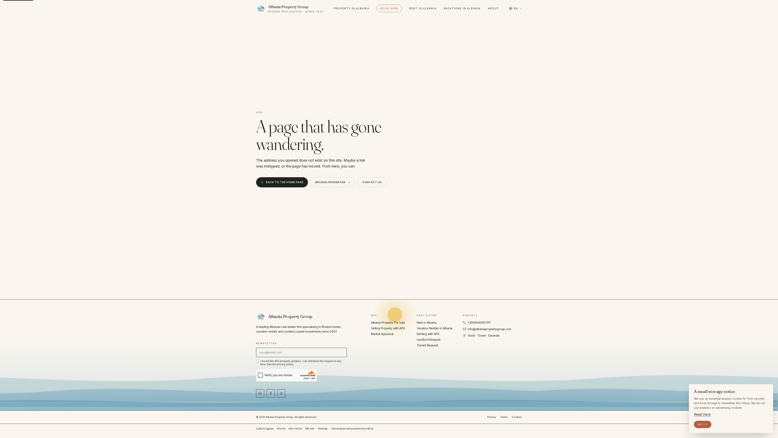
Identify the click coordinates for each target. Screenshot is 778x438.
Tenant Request (427, 345)
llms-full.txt (295, 428)
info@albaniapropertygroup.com (489, 329)
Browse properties (330, 182)
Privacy (491, 417)
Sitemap (323, 428)
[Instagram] (260, 393)
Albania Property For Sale (388, 322)
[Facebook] (271, 393)
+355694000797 (479, 322)
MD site (309, 428)
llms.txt (281, 428)
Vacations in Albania (462, 8)
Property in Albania (351, 8)
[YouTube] (281, 393)
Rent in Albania (422, 8)
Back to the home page (284, 182)
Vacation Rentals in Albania (434, 328)
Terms (504, 417)
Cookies (517, 417)
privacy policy (285, 364)
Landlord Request (428, 339)
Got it (702, 424)
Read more (702, 414)
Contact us (372, 182)
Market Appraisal (382, 334)
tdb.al (370, 428)
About (493, 8)
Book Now (389, 8)
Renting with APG (428, 334)
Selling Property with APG (388, 328)
